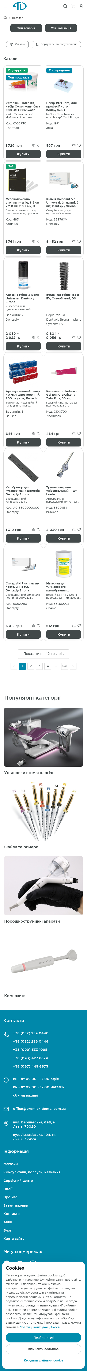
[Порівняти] (33, 145)
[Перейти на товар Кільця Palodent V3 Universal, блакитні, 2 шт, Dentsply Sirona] (63, 209)
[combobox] (56, 44)
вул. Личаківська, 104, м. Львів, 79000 (34, 1137)
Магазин (10, 1164)
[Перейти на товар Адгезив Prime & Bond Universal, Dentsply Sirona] (23, 305)
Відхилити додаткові (43, 1349)
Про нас (10, 1197)
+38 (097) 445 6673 (30, 1066)
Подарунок (16, 70)
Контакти (11, 1213)
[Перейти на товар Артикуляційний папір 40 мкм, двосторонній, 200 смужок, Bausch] (23, 401)
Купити (23, 154)
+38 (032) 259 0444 (30, 1041)
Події (7, 1189)
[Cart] (73, 6)
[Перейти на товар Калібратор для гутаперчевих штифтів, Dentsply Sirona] (23, 497)
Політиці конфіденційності (39, 1327)
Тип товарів (26, 28)
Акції (7, 1222)
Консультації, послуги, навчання (32, 1172)
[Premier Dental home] (20, 6)
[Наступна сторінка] (73, 666)
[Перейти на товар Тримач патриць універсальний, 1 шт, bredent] (63, 497)
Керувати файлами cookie (43, 1360)
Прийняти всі (44, 1337)
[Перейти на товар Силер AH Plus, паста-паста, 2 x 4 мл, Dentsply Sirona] (23, 593)
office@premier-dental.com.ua (39, 1109)
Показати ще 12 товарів (43, 654)
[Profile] (81, 6)
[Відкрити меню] (5, 6)
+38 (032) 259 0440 (31, 1033)
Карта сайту (13, 1238)
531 (64, 666)
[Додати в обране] (39, 145)
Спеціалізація (61, 28)
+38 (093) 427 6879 (30, 1058)
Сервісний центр (18, 1180)
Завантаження (15, 1205)
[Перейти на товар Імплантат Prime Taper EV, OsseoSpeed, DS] (63, 305)
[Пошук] (65, 6)
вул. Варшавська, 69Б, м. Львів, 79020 (34, 1124)
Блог (7, 1230)
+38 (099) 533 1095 (30, 1049)
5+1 (10, 166)
